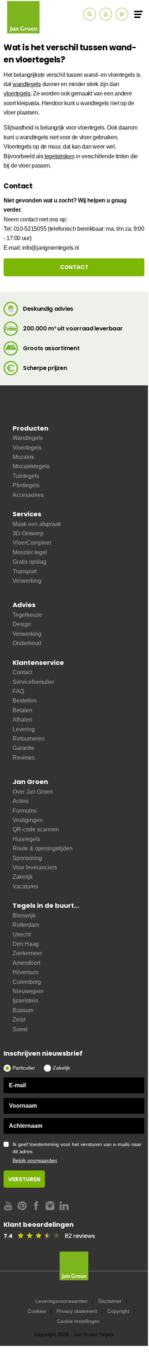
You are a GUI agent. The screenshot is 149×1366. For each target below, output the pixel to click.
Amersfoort (26, 963)
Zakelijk (23, 877)
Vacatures (25, 886)
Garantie (23, 748)
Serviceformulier (33, 682)
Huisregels (26, 839)
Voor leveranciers (35, 867)
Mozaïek (23, 457)
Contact (22, 672)
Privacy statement (76, 1311)
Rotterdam (26, 925)
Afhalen (22, 720)
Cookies (37, 1311)
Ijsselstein (25, 1000)
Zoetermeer (27, 953)
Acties (20, 801)
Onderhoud (27, 643)
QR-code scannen (36, 829)
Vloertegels (27, 448)
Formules (25, 811)
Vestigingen (28, 820)
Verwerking (27, 581)
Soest (20, 1029)
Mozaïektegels (31, 466)
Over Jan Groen (33, 792)
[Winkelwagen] (122, 14)
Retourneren (29, 739)
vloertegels (17, 93)
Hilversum (25, 972)
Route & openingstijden (43, 848)
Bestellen (25, 701)
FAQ (18, 691)
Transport (25, 571)
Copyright (118, 1311)
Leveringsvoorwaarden (62, 1301)
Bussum (23, 1010)
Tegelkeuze (27, 615)
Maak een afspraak (37, 524)
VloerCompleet (32, 543)
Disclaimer (110, 1301)
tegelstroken (59, 156)
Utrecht (22, 934)
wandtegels (27, 84)
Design (22, 624)
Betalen (22, 710)
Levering (24, 729)
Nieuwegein (28, 991)
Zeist (19, 1020)
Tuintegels (26, 476)
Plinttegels (26, 485)
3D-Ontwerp (28, 533)
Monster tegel (30, 552)
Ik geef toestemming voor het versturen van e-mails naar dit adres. (77, 1152)
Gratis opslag (29, 562)
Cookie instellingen (78, 1321)
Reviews (24, 758)
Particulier (24, 1068)
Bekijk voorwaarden (35, 1160)
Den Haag (26, 944)
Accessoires (28, 495)
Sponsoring (27, 858)
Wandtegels (28, 438)
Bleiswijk (24, 915)
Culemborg (27, 982)
